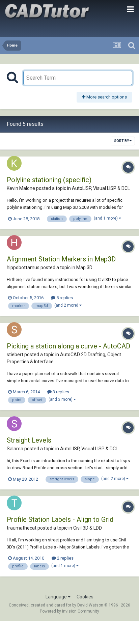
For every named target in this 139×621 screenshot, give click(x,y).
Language (57, 596)
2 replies (65, 558)
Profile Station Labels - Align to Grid (60, 519)
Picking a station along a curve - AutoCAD (68, 346)
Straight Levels (29, 440)
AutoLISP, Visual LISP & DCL (101, 188)
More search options (106, 97)
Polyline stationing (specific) (49, 180)
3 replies (60, 391)
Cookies (85, 596)
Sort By (122, 141)
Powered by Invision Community (69, 611)
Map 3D (84, 267)
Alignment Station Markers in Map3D (61, 259)
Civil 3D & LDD (87, 528)
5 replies (64, 297)
